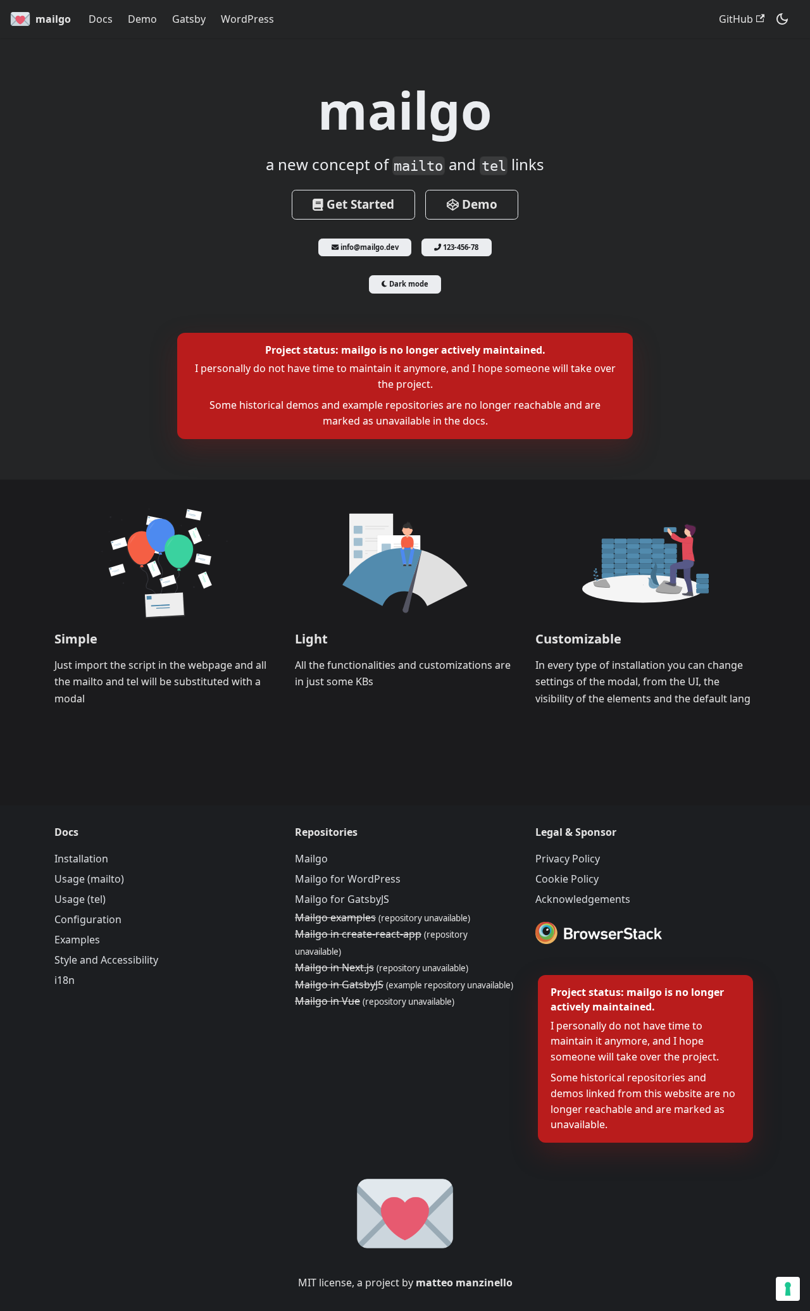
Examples (77, 940)
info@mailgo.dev (369, 247)
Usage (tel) (80, 899)
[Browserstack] (598, 935)
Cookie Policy (567, 879)
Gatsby (189, 19)
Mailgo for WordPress (348, 879)
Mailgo (311, 859)
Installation (81, 859)
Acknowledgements (582, 899)
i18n (64, 980)
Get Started (358, 204)
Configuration (88, 919)
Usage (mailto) (89, 879)
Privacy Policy (567, 859)
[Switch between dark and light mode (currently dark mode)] (782, 19)
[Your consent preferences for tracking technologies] (788, 1289)
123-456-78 (459, 247)
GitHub (736, 19)
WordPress (247, 19)
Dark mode (407, 284)
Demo (142, 19)
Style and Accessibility (106, 960)
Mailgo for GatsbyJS (342, 899)
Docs (101, 19)
